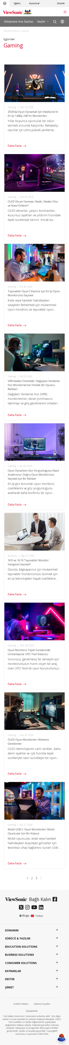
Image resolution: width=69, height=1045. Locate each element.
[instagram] (28, 907)
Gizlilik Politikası (20, 1003)
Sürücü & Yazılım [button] (17, 938)
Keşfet (41, 21)
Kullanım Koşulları (42, 1003)
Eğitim (17, 3)
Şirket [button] (9, 987)
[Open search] (54, 20)
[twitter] (22, 907)
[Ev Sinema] (4, 3)
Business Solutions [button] (19, 955)
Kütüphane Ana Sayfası (18, 21)
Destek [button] (10, 979)
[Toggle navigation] (65, 11)
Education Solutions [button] (21, 947)
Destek (61, 3)
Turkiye (39, 915)
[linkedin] (42, 907)
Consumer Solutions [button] (21, 963)
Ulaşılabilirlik (32, 1011)
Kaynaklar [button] (13, 971)
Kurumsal (34, 3)
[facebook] (56, 899)
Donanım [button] (12, 930)
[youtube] (35, 907)
